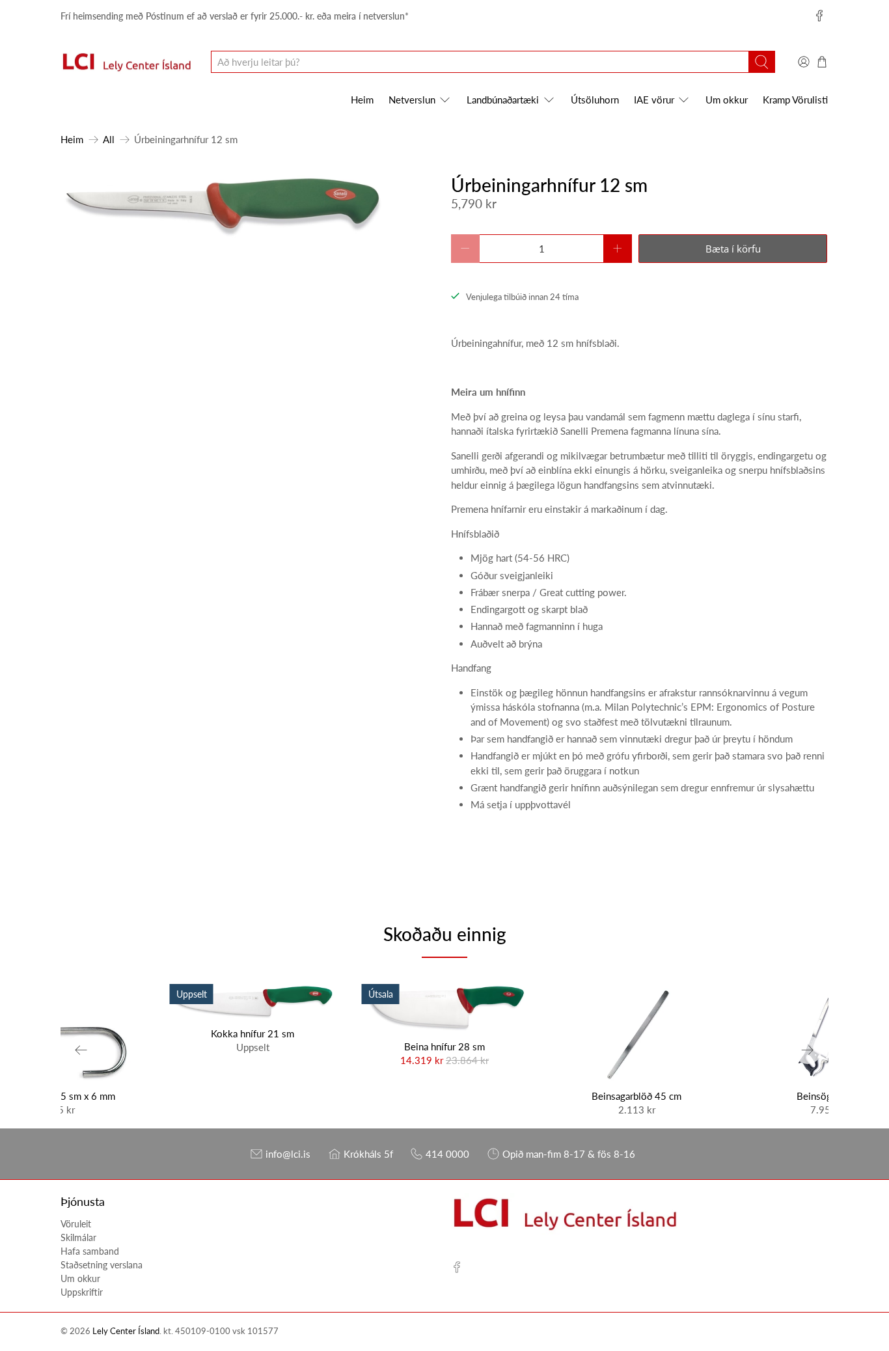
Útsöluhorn (595, 99)
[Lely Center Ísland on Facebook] (819, 15)
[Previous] (81, 1049)
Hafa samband (90, 1251)
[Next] (807, 1049)
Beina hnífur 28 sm (444, 1046)
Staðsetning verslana (102, 1264)
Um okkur (726, 99)
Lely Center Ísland (125, 1331)
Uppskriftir (82, 1292)
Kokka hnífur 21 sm (252, 1033)
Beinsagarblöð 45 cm (636, 1096)
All (109, 139)
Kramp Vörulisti (795, 99)
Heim (362, 99)
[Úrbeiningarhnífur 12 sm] (221, 206)
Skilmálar (78, 1237)
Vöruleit (76, 1223)
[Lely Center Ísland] (126, 62)
